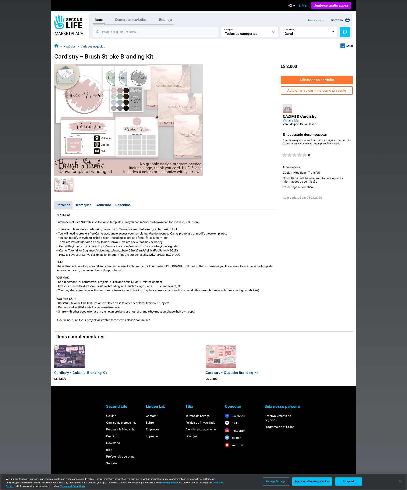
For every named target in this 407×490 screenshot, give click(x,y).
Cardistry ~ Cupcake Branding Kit (232, 373)
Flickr (235, 423)
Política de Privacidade (200, 422)
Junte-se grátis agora (331, 5)
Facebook (238, 416)
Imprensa (152, 436)
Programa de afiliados (279, 427)
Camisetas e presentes (121, 422)
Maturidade (289, 29)
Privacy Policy (170, 482)
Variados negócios (93, 46)
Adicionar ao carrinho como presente (316, 90)
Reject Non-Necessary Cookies (312, 481)
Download (113, 443)
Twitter (236, 438)
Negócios (69, 46)
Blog (109, 449)
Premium (112, 436)
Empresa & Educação (120, 429)
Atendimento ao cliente (200, 429)
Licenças (191, 436)
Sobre (150, 422)
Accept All (348, 481)
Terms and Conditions (72, 486)
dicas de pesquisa (316, 20)
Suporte (111, 463)
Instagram (238, 430)
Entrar (303, 5)
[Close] (400, 481)
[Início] (56, 46)
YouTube (237, 445)
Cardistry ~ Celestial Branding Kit (80, 373)
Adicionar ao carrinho (317, 80)
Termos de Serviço (197, 415)
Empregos (153, 429)
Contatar (152, 415)
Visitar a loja (291, 120)
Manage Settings (275, 481)
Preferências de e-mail (121, 456)
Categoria (228, 29)
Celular (111, 415)
